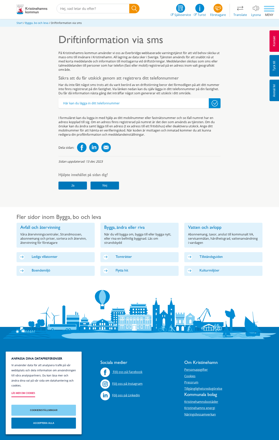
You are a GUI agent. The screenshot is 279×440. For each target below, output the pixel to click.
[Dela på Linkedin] (94, 148)
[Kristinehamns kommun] (32, 9)
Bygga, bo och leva (36, 23)
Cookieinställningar (44, 410)
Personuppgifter (196, 370)
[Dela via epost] (106, 148)
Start (20, 23)
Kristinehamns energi (199, 408)
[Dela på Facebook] (82, 148)
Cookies (189, 376)
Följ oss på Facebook (127, 372)
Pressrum (191, 382)
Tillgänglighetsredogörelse (203, 388)
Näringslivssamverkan (200, 414)
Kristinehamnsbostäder (201, 402)
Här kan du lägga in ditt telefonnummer (91, 103)
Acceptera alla (43, 423)
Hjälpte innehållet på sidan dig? (83, 175)
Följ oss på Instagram (127, 384)
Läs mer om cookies (23, 393)
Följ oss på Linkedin (126, 395)
